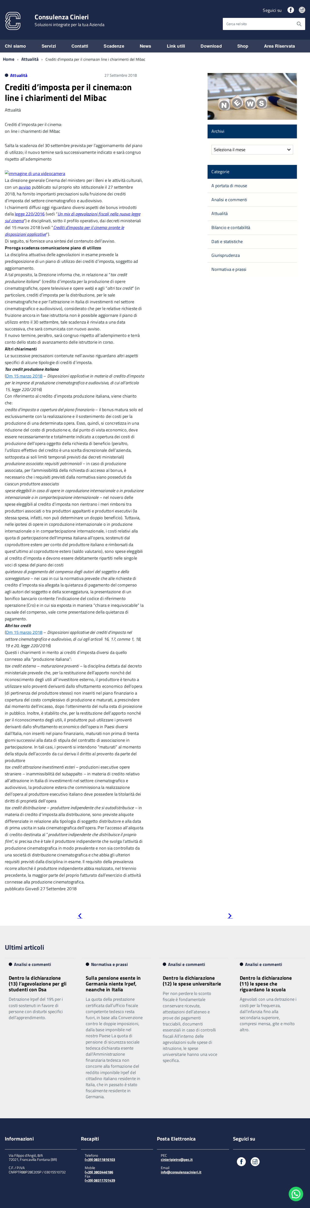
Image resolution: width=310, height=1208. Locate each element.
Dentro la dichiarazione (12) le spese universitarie (192, 980)
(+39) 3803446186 (99, 1172)
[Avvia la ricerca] (299, 24)
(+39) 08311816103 (100, 1159)
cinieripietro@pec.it (177, 1159)
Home (8, 59)
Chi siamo (15, 46)
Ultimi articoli (24, 947)
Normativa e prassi (228, 269)
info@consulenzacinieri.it (181, 1172)
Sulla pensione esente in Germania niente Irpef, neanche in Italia (113, 983)
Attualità (30, 59)
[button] (296, 1194)
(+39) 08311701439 (100, 1180)
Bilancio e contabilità (230, 227)
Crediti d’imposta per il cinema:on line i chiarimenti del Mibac (68, 92)
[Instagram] (302, 10)
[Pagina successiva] (229, 916)
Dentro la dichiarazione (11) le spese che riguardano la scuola (266, 983)
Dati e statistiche (227, 241)
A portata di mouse (229, 185)
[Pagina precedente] (79, 916)
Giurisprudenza (225, 255)
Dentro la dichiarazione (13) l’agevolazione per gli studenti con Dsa (37, 983)
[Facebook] (290, 10)
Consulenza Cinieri (69, 20)
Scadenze (114, 46)
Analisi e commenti (229, 199)
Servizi (49, 46)
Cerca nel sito (236, 24)
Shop (242, 46)
